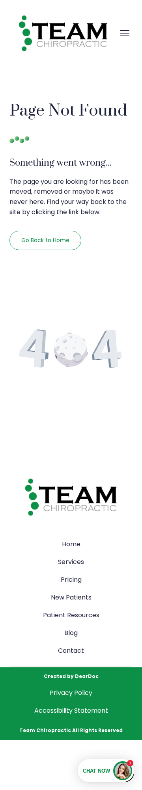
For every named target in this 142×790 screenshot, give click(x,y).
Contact (71, 650)
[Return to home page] (63, 33)
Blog (71, 632)
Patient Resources (71, 615)
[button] (45, 240)
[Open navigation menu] (125, 33)
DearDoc (87, 676)
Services (71, 561)
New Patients (71, 597)
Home (71, 544)
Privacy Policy (71, 692)
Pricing (71, 579)
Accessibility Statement (71, 710)
